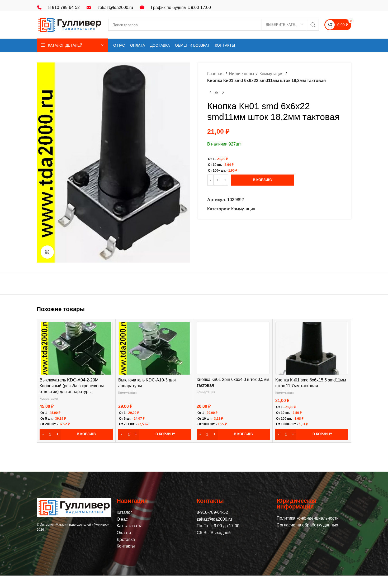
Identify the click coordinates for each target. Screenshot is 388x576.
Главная (215, 73)
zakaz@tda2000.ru (115, 7)
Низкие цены (241, 73)
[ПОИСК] (313, 25)
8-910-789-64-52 (64, 7)
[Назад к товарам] (217, 92)
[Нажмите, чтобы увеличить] (47, 252)
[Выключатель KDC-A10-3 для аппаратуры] (154, 348)
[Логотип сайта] (70, 24)
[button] (76, 434)
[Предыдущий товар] (210, 92)
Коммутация (271, 73)
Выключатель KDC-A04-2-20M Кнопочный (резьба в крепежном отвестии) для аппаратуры (72, 386)
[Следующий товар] (223, 92)
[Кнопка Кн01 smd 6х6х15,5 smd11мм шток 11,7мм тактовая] (311, 348)
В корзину (262, 180)
